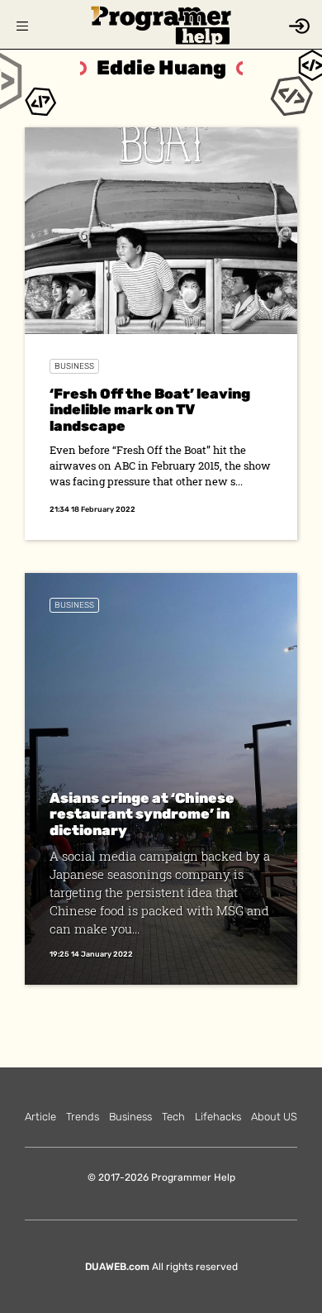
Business (74, 366)
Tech (173, 1116)
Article (40, 1116)
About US (274, 1116)
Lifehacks (218, 1116)
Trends (82, 1116)
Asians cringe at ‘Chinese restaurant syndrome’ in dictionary (142, 814)
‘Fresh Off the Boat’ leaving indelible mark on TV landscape (150, 409)
